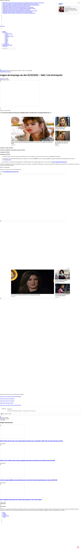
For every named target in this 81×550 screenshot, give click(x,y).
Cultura (6, 34)
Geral (6, 38)
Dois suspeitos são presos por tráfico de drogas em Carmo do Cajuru (16, 6)
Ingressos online (7, 45)
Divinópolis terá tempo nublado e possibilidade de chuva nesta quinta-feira (17, 11)
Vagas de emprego (8, 33)
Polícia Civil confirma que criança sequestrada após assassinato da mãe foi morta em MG (20, 3)
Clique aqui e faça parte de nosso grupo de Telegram (10, 405)
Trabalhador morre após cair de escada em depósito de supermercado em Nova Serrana (20, 10)
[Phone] (10, 414)
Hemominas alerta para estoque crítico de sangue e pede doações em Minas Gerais (19, 12)
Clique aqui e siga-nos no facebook (7, 400)
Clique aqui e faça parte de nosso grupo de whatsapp (10, 396)
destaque (4, 70)
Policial (6, 39)
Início (1, 70)
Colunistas (6, 44)
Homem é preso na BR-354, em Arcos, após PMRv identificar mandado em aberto (19, 8)
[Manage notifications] (78, 547)
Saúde (6, 41)
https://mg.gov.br (7, 159)
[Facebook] (5, 414)
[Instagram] (6, 414)
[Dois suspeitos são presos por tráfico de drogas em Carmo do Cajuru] (12, 496)
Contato (5, 46)
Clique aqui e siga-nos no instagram (7, 398)
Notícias (5, 32)
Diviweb (1, 78)
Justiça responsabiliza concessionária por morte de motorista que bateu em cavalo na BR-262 (21, 5)
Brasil (6, 42)
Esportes (6, 37)
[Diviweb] (2, 26)
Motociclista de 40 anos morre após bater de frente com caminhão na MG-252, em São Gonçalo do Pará (23, 2)
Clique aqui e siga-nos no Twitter (6, 403)
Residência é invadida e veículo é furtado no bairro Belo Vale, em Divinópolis (18, 7)
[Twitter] (8, 414)
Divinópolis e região (9, 36)
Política (6, 40)
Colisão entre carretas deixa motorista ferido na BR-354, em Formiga (16, 9)
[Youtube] (1, 414)
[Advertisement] (40, 59)
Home (4, 31)
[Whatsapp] (3, 414)
